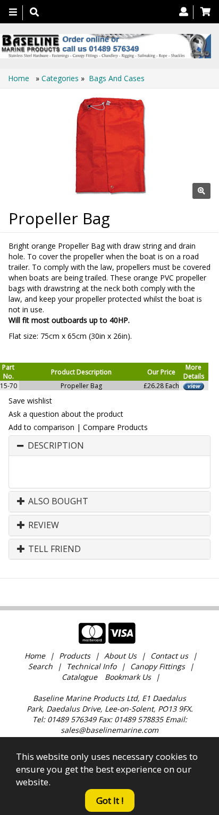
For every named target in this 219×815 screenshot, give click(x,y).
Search (41, 666)
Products (74, 656)
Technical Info (91, 666)
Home (19, 78)
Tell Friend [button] (53, 549)
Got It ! (109, 800)
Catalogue (79, 677)
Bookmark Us (128, 677)
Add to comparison (41, 427)
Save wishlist (30, 401)
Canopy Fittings (157, 666)
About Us (120, 656)
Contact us (169, 656)
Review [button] (42, 525)
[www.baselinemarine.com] (105, 46)
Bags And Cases (117, 78)
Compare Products (115, 427)
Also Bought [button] (57, 501)
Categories (61, 78)
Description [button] (56, 446)
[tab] (109, 446)
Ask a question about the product (66, 414)
